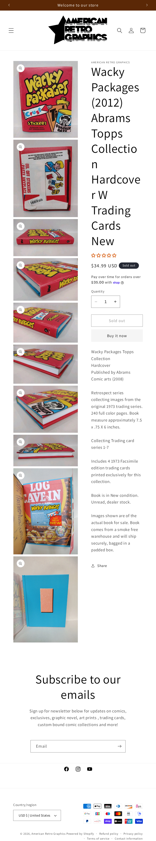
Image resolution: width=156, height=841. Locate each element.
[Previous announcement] (8, 5)
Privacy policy (133, 834)
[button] (11, 30)
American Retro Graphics (48, 834)
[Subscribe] (119, 746)
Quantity (97, 291)
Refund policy (108, 834)
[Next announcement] (147, 5)
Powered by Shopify (80, 834)
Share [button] (102, 565)
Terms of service (98, 838)
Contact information (129, 838)
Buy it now (117, 335)
